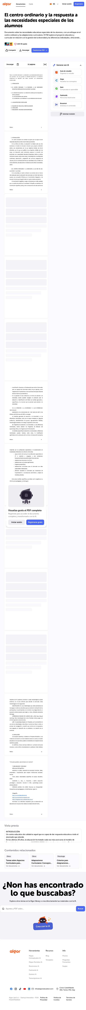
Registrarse (79, 4)
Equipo (64, 966)
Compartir (12, 50)
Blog (47, 956)
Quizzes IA (32, 974)
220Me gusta (22, 44)
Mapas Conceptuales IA (35, 957)
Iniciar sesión (67, 4)
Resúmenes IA (34, 966)
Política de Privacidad (43, 999)
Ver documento (11, 866)
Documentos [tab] (20, 4)
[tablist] (24, 4)
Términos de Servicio (70, 999)
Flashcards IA (33, 970)
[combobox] (54, 4)
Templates (49, 960)
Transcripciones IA (35, 978)
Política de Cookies (57, 999)
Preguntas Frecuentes (66, 961)
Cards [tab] (31, 4)
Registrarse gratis (35, 522)
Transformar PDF (39, 50)
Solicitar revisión (69, 114)
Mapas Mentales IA (35, 962)
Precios (65, 956)
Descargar (25, 50)
